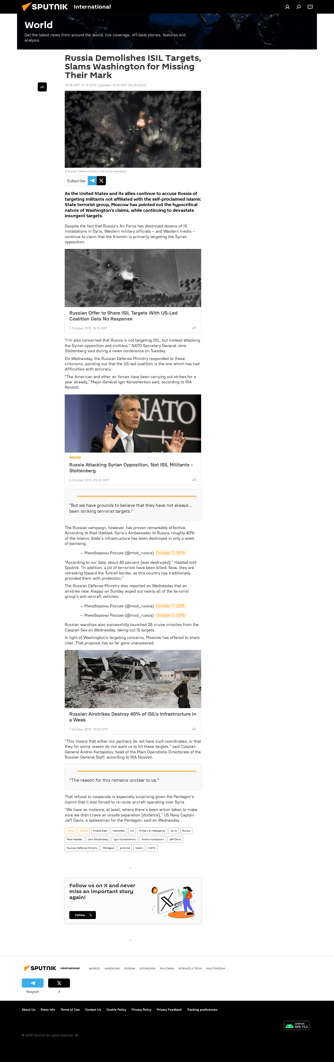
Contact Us (93, 1010)
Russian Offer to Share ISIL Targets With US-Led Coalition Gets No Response (123, 316)
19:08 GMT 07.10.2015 (80, 85)
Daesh (139, 848)
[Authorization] (287, 6)
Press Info (48, 1010)
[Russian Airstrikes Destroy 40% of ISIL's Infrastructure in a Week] (133, 679)
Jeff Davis (175, 839)
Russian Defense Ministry (82, 848)
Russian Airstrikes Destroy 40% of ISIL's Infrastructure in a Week (132, 717)
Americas (112, 968)
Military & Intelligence (152, 830)
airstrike (125, 848)
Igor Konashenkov (125, 839)
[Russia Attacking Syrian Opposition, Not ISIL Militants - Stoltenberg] (133, 423)
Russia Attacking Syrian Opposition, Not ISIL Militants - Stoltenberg (131, 467)
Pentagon (109, 848)
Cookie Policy (116, 1010)
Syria (174, 830)
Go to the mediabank (113, 171)
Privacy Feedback (169, 1010)
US (132, 830)
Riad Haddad (74, 839)
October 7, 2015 (170, 552)
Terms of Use (70, 1010)
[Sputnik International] (46, 12)
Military (167, 968)
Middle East (100, 830)
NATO (152, 848)
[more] (194, 327)
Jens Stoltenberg (98, 839)
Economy (147, 968)
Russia (84, 830)
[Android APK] (296, 1026)
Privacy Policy (141, 1010)
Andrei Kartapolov (153, 839)
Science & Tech (190, 968)
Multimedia (215, 968)
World (75, 457)
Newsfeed (119, 830)
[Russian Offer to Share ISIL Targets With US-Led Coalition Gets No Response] (133, 278)
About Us (28, 1010)
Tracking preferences (202, 1010)
